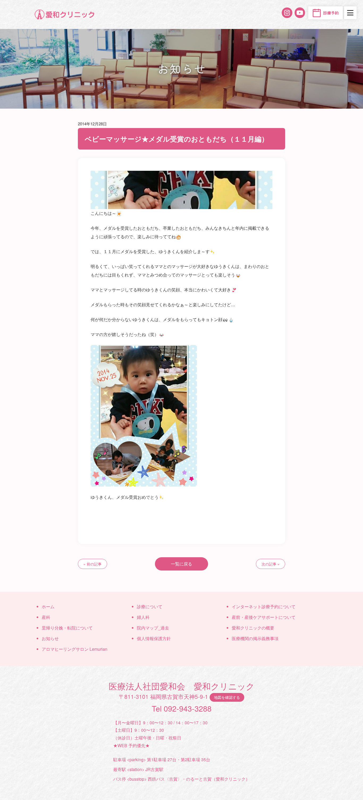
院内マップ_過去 (153, 628)
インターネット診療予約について (264, 606)
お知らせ (50, 638)
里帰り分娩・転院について (67, 628)
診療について (149, 606)
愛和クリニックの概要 (253, 628)
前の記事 (94, 564)
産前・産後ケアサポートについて (264, 617)
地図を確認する (227, 697)
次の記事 (268, 564)
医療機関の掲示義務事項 (255, 638)
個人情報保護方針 (154, 638)
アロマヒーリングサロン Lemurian (74, 649)
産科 (46, 617)
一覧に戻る (181, 564)
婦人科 (143, 617)
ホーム (48, 606)
